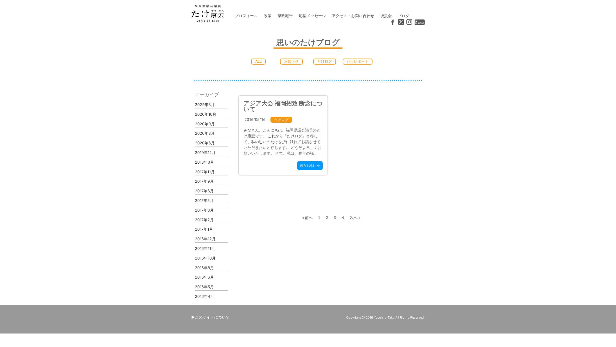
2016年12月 (205, 238)
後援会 (386, 15)
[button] (258, 62)
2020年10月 (205, 114)
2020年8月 (205, 133)
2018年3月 (204, 162)
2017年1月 (204, 229)
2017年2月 (204, 219)
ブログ (403, 15)
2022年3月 (205, 104)
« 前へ (307, 217)
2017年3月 (204, 210)
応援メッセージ (312, 15)
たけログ (281, 120)
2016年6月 (204, 277)
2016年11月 (205, 248)
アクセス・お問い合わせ (353, 15)
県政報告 (285, 15)
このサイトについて (212, 317)
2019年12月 (205, 152)
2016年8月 (204, 267)
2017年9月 (204, 181)
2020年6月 (205, 142)
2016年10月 (205, 258)
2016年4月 (204, 296)
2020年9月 (205, 123)
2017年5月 (204, 200)
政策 (267, 15)
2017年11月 (205, 171)
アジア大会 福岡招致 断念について (283, 106)
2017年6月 (204, 190)
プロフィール (246, 15)
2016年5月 (204, 286)
